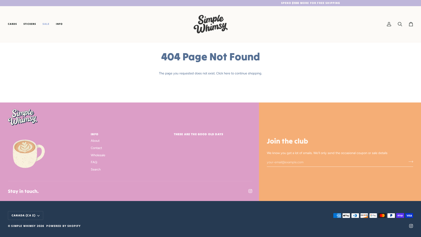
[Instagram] (250, 191)
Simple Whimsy (23, 226)
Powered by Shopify (63, 226)
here (227, 73)
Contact (96, 148)
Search (96, 169)
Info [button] (94, 134)
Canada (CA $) (24, 215)
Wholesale (98, 155)
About (95, 141)
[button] (14, 24)
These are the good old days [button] (198, 134)
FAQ (94, 162)
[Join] (409, 161)
